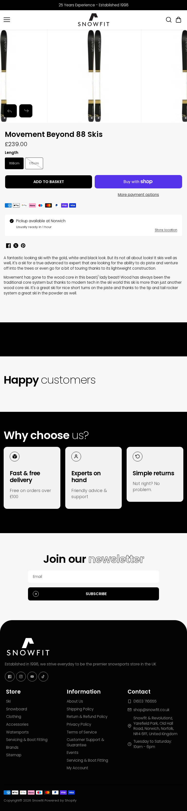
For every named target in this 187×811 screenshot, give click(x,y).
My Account (77, 767)
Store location (166, 230)
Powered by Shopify (60, 800)
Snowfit (38, 800)
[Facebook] (10, 676)
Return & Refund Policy (87, 716)
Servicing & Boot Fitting (26, 739)
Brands (12, 747)
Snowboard (16, 709)
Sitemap (13, 755)
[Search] (169, 20)
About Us (75, 701)
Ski (8, 701)
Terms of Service (82, 732)
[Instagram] (21, 676)
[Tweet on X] (15, 245)
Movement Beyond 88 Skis (54, 135)
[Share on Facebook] (8, 245)
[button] (178, 20)
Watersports (17, 732)
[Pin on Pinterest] (23, 245)
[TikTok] (43, 676)
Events (72, 752)
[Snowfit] (93, 20)
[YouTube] (32, 676)
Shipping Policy (80, 709)
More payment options (138, 194)
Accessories (17, 724)
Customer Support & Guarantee (85, 742)
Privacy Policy (79, 724)
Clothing (13, 716)
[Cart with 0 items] (178, 20)
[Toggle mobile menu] (39, 19)
